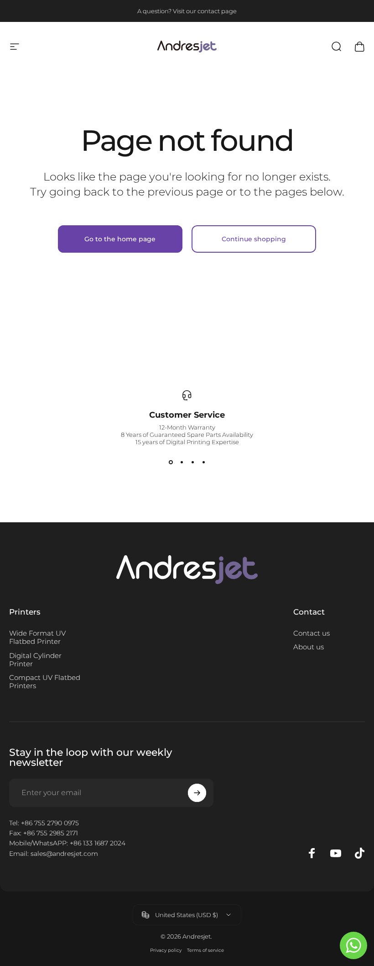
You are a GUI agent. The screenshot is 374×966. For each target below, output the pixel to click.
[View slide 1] (170, 461)
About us (308, 647)
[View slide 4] (203, 461)
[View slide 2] (181, 461)
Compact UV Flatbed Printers (44, 682)
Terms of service (205, 950)
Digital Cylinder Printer (35, 660)
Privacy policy (166, 950)
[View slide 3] (192, 461)
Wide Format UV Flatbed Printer (37, 637)
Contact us (311, 633)
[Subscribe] (197, 793)
